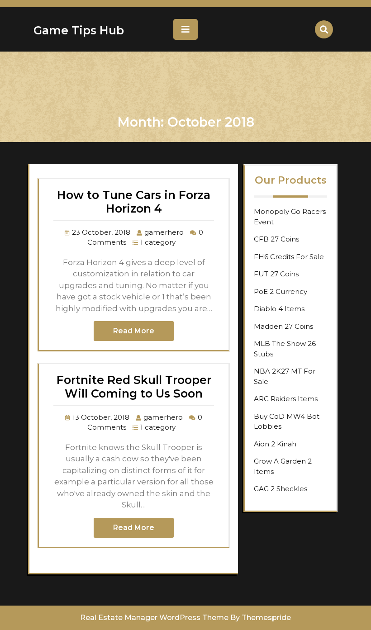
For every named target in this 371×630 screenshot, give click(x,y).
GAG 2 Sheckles (280, 488)
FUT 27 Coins (276, 274)
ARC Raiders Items (286, 398)
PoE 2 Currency (280, 291)
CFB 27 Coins (276, 239)
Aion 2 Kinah (275, 444)
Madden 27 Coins (283, 326)
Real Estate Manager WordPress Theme (154, 617)
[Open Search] (324, 29)
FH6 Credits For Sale (289, 256)
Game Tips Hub (78, 30)
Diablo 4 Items (279, 308)
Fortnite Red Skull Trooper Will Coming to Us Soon (134, 386)
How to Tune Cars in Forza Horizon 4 (133, 201)
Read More (133, 331)
